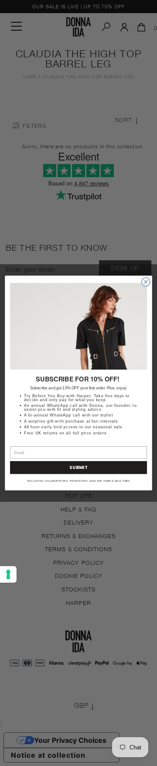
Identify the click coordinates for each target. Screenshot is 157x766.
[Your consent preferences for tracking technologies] (8, 574)
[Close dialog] (146, 281)
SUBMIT (78, 468)
